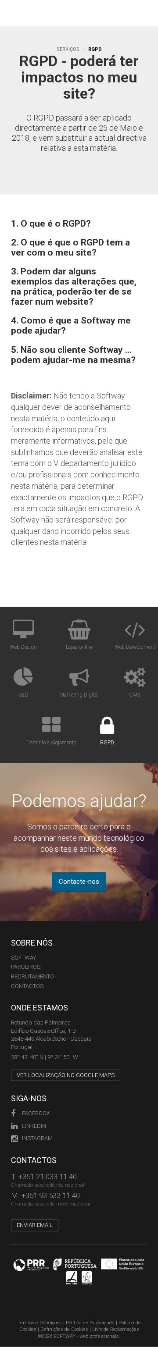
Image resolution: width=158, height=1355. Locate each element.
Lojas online (79, 647)
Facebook (36, 1113)
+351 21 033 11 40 (47, 1176)
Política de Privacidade (90, 1323)
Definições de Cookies (64, 1329)
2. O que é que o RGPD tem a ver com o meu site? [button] (70, 248)
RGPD (107, 743)
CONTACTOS (27, 986)
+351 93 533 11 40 (51, 1195)
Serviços (68, 49)
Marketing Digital (79, 695)
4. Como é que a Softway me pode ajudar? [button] (71, 326)
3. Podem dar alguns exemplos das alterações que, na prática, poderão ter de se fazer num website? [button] (73, 287)
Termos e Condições (40, 1323)
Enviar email (35, 1225)
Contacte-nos (79, 882)
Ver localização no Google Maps (66, 1075)
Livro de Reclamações (115, 1329)
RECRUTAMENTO (32, 976)
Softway (23, 957)
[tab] (79, 223)
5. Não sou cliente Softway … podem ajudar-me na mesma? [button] (73, 355)
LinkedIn (34, 1126)
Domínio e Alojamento (51, 743)
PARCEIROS (25, 967)
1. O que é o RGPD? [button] (51, 224)
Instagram (37, 1138)
